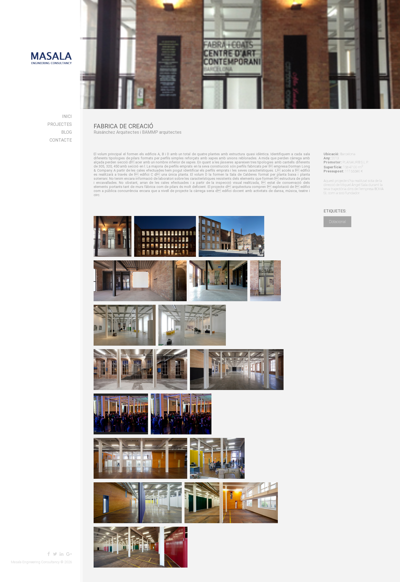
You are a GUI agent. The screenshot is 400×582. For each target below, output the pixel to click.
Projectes (59, 124)
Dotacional (337, 222)
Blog (66, 132)
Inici (67, 116)
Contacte (61, 140)
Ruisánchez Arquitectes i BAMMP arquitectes (137, 132)
